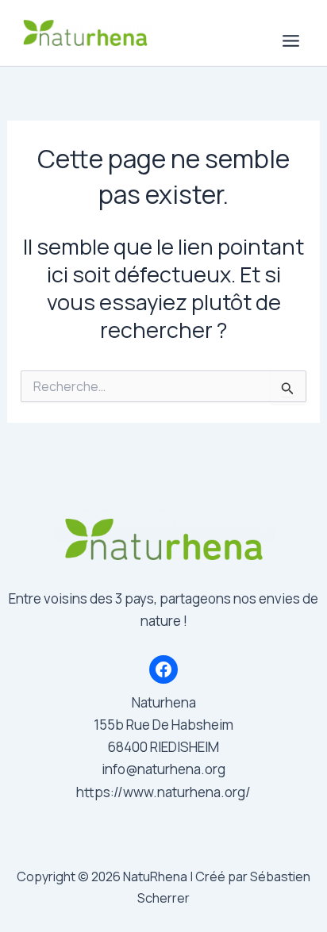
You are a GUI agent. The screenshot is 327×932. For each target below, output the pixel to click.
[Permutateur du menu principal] (291, 41)
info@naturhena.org (163, 769)
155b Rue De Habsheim (163, 724)
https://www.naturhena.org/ (163, 792)
